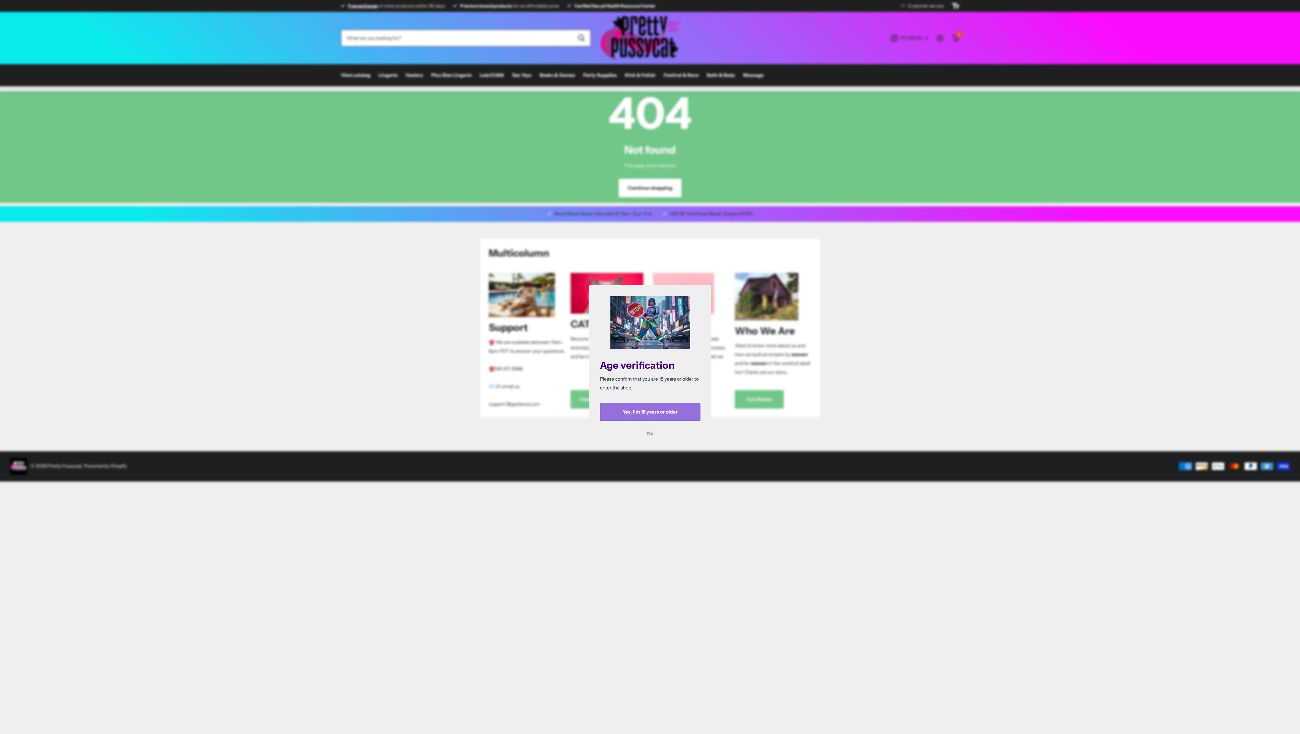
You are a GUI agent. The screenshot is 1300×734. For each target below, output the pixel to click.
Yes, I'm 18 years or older (650, 412)
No (650, 433)
